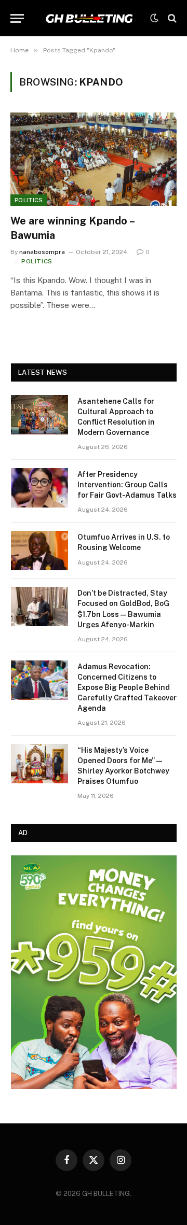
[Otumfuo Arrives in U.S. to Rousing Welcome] (39, 550)
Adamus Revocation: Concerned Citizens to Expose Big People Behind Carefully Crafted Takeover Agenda (127, 687)
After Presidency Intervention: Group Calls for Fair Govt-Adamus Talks (127, 484)
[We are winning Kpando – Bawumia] (93, 159)
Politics (29, 200)
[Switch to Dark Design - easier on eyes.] (154, 18)
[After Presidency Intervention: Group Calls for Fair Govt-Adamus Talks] (39, 488)
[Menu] (17, 18)
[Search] (171, 18)
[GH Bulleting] (89, 18)
